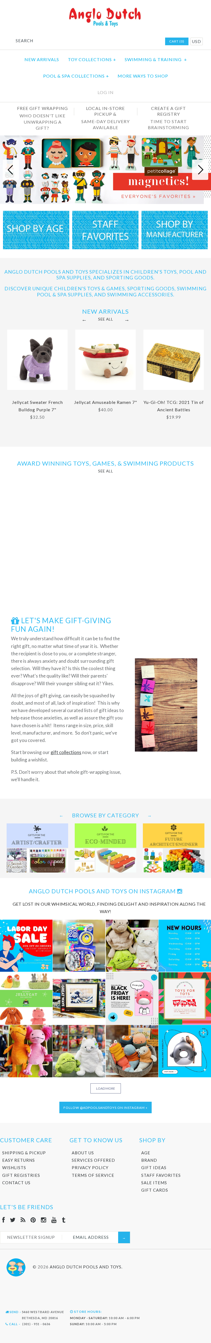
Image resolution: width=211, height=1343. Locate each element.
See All (105, 319)
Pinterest (131, 42)
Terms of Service (93, 1175)
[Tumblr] (64, 1219)
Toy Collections (92, 59)
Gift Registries (21, 1175)
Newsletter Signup (31, 1237)
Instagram (138, 42)
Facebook (110, 42)
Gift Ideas (153, 1167)
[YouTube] (54, 1219)
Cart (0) (176, 41)
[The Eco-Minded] (105, 827)
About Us (83, 1152)
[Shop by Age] (36, 247)
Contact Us (16, 1182)
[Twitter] (13, 1219)
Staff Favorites (161, 1175)
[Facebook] (3, 1219)
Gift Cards (154, 1190)
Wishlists (14, 1167)
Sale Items (154, 1182)
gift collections (66, 752)
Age (145, 1152)
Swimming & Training (156, 59)
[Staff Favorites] (105, 247)
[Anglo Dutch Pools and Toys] (105, 9)
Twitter (117, 42)
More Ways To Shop (143, 75)
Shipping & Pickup (24, 1152)
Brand (149, 1160)
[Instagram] (43, 1219)
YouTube (146, 42)
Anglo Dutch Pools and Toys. (86, 1266)
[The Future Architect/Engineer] (173, 827)
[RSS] (23, 1219)
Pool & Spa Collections (76, 75)
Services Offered (93, 1160)
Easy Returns (18, 1160)
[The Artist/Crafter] (37, 827)
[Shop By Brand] (174, 247)
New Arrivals (41, 59)
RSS (124, 42)
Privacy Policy (90, 1167)
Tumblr (153, 42)
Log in (106, 92)
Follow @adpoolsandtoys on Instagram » (105, 1108)
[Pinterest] (33, 1219)
